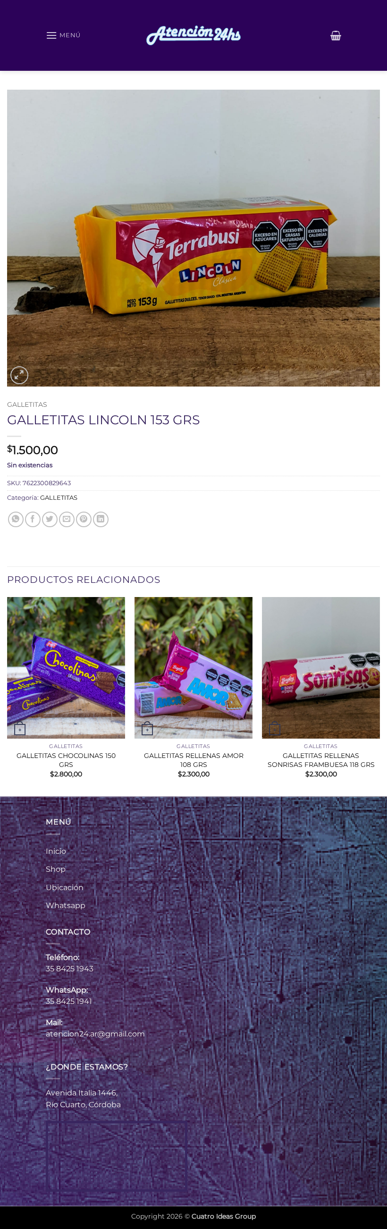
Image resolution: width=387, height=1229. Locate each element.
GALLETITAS (27, 404)
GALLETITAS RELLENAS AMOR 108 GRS (194, 760)
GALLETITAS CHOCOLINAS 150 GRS (66, 760)
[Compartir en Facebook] (33, 519)
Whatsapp (65, 905)
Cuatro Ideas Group (224, 1216)
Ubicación (65, 887)
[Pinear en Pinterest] (84, 519)
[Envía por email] (67, 519)
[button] (63, 35)
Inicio (56, 851)
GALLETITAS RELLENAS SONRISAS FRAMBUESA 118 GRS (321, 760)
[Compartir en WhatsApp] (16, 519)
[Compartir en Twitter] (50, 519)
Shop (56, 869)
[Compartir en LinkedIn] (101, 519)
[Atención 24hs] (193, 35)
